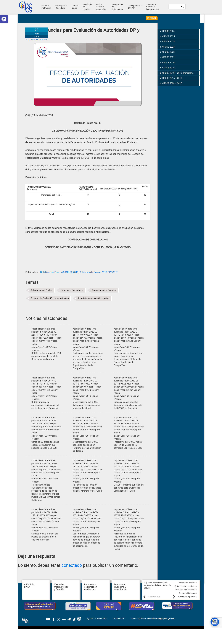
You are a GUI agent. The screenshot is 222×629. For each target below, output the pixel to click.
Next (174, 596)
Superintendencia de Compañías (93, 298)
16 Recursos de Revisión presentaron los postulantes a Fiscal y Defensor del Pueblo (87, 488)
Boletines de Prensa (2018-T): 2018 (59, 272)
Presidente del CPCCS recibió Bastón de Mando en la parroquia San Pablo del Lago (128, 445)
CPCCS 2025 (168, 36)
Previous (144, 596)
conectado (71, 565)
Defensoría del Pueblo (41, 290)
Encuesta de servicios (187, 583)
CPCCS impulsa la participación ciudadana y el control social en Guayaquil (45, 405)
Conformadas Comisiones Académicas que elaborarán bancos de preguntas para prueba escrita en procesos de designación (86, 539)
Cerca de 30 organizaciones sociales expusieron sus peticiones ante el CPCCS (45, 445)
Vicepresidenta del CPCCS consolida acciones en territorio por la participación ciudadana (87, 446)
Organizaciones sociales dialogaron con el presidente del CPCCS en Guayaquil (128, 405)
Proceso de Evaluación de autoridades (50, 298)
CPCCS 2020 (168, 62)
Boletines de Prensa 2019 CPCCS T (98, 272)
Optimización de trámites (186, 586)
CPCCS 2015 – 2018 (172, 78)
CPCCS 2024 (168, 41)
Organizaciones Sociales (104, 290)
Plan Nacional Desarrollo (186, 590)
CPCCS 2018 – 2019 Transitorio (178, 73)
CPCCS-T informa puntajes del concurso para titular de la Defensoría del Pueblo (129, 488)
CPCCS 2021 (168, 57)
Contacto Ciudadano (188, 593)
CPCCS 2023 (168, 46)
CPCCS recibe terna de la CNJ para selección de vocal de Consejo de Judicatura (46, 356)
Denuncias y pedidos (187, 596)
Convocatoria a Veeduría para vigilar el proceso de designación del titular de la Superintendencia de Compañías (128, 359)
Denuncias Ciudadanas (72, 290)
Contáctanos (119, 618)
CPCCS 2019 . (169, 67)
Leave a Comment (38, 39)
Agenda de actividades (97, 618)
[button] (4, 19)
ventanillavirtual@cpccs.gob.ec (160, 618)
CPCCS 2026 (168, 31)
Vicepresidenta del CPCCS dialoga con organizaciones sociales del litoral (86, 405)
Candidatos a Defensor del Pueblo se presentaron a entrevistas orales (44, 536)
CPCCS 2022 (168, 52)
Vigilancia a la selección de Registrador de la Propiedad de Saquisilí (157, 585)
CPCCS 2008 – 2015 (172, 83)
